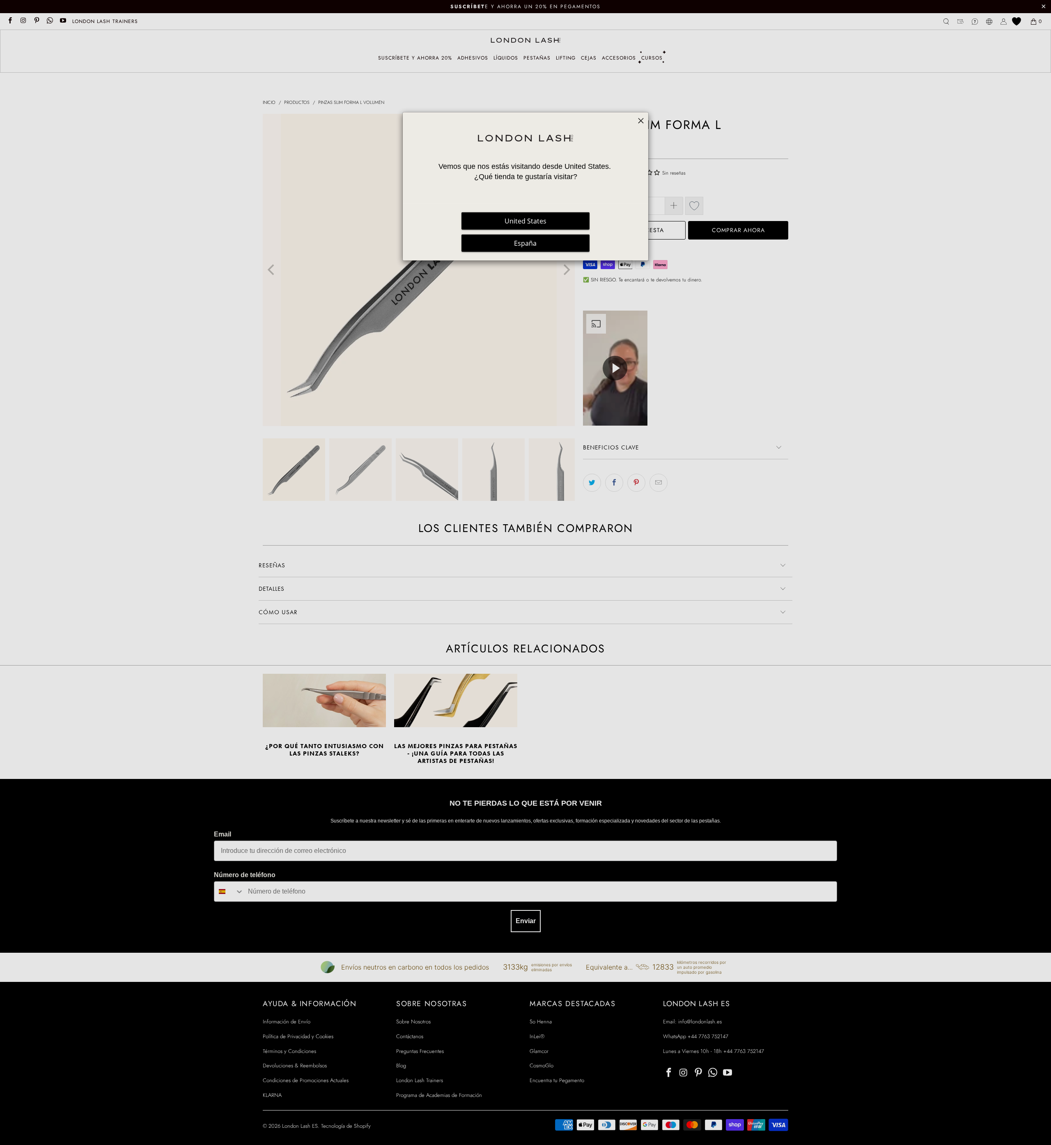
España (525, 242)
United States (525, 220)
